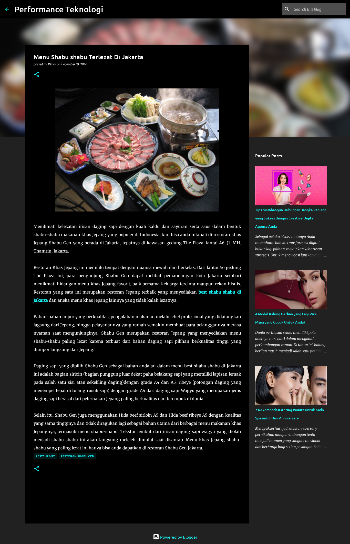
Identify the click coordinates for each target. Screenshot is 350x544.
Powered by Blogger (178, 536)
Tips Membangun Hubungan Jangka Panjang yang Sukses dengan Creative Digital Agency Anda (290, 218)
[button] (37, 74)
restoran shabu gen (77, 456)
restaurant (45, 456)
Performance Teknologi (58, 9)
